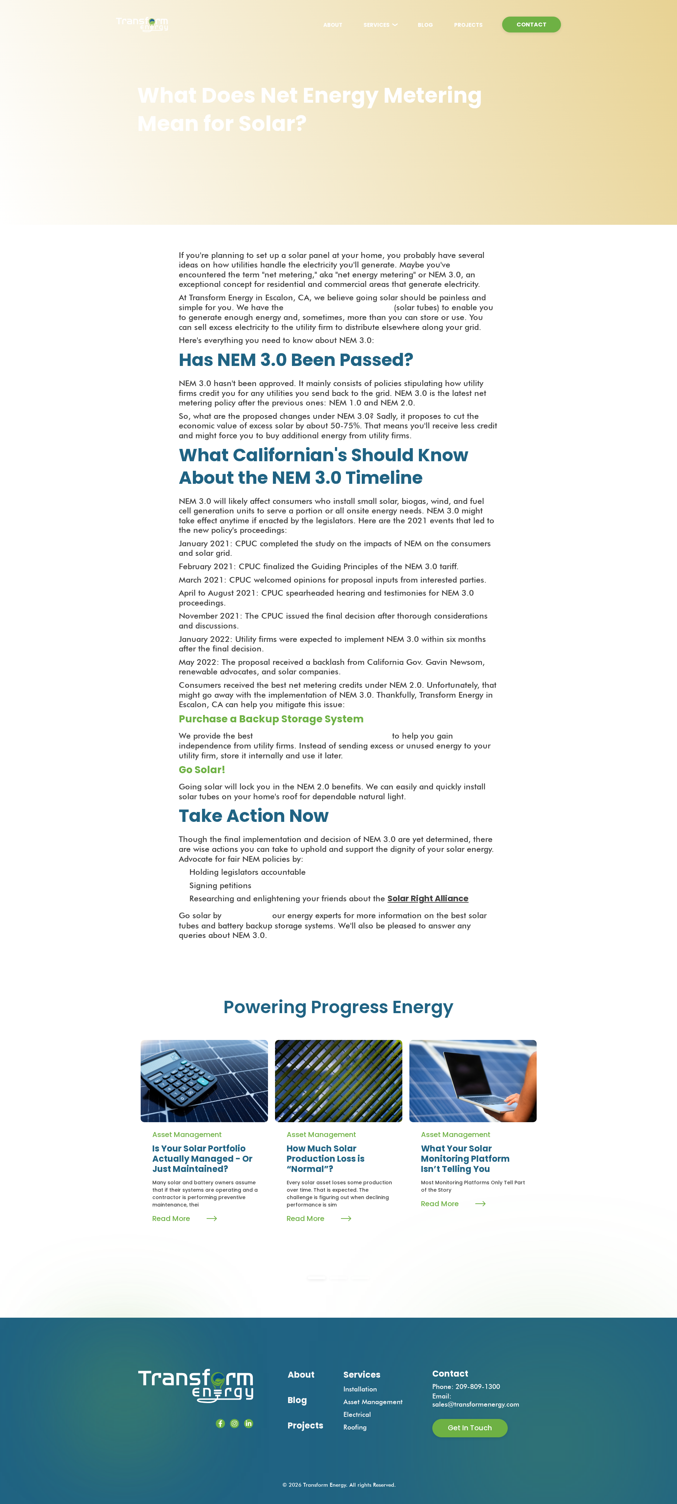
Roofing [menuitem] (355, 1427)
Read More (171, 1218)
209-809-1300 (478, 1386)
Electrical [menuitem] (357, 1414)
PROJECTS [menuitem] (468, 25)
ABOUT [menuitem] (332, 25)
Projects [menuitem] (305, 1425)
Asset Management (187, 1134)
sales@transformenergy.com (475, 1404)
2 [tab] (338, 1277)
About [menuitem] (301, 1374)
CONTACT (532, 24)
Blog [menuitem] (297, 1400)
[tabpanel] (204, 1140)
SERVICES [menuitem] (377, 25)
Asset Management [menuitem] (373, 1402)
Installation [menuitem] (360, 1389)
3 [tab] (360, 1277)
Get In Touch (470, 1428)
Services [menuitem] (361, 1374)
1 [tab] (316, 1277)
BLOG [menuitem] (425, 25)
